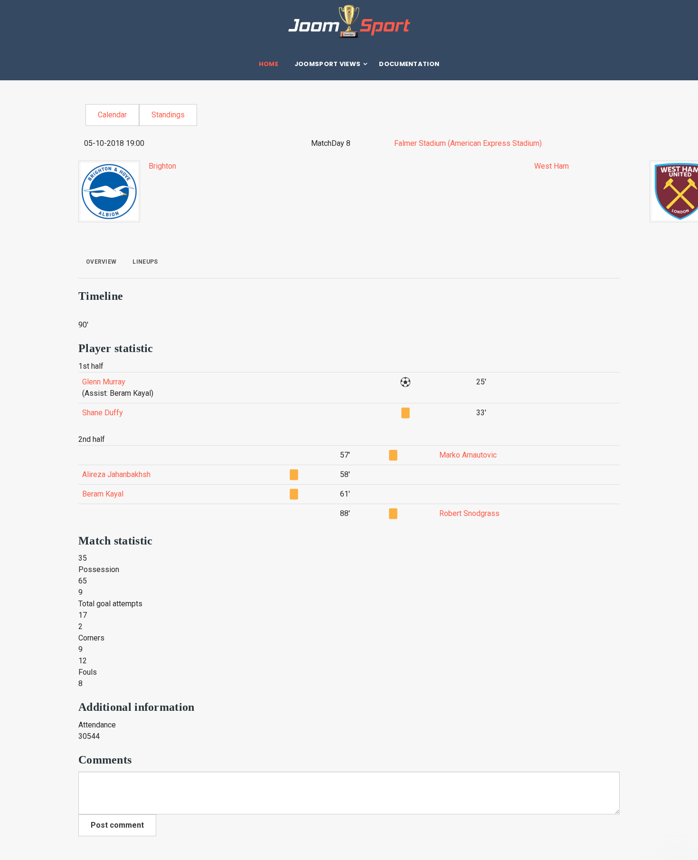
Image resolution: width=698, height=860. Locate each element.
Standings (168, 114)
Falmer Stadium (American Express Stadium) (468, 143)
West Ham (551, 166)
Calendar (112, 114)
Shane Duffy (102, 412)
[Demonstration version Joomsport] (349, 21)
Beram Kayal (102, 493)
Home (268, 63)
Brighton (162, 166)
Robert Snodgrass (469, 513)
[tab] (101, 261)
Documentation (409, 63)
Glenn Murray (103, 381)
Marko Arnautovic (468, 454)
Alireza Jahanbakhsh (116, 474)
